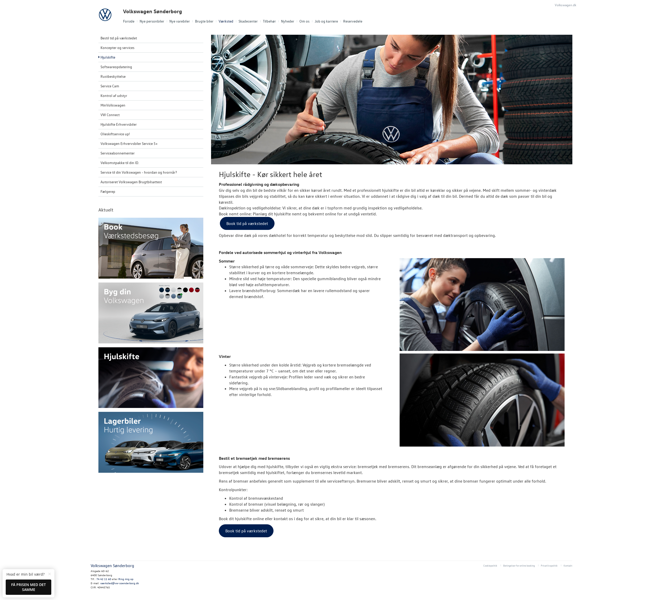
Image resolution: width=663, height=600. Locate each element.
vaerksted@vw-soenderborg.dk (119, 583)
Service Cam (109, 85)
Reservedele (352, 21)
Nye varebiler (179, 21)
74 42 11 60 (104, 579)
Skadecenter (248, 21)
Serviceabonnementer (117, 153)
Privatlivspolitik (549, 565)
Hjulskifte (107, 57)
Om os (304, 21)
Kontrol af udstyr (113, 95)
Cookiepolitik (490, 565)
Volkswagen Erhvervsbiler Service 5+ (129, 143)
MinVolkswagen (112, 105)
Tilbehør (269, 21)
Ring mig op (125, 579)
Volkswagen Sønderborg (152, 11)
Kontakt (568, 565)
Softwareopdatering (116, 66)
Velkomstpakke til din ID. (119, 162)
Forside (128, 21)
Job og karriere (326, 21)
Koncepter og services (117, 47)
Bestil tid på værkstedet (118, 38)
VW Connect (110, 114)
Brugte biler (204, 21)
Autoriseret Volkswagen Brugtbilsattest (131, 181)
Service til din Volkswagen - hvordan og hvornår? (138, 172)
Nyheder (287, 21)
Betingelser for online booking (519, 565)
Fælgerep (107, 191)
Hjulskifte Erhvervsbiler (118, 124)
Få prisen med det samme (28, 587)
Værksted (226, 21)
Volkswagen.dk (565, 5)
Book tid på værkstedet (247, 223)
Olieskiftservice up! (115, 133)
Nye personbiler (152, 21)
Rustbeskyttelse (113, 76)
